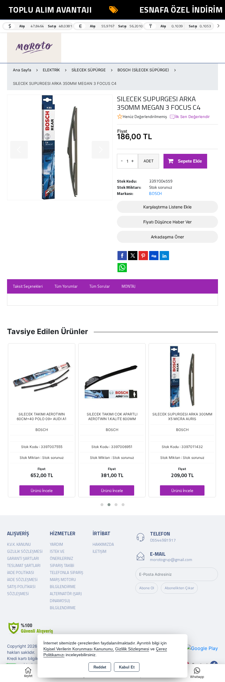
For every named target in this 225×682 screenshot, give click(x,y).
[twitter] (132, 255)
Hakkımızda (103, 544)
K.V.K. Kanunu (19, 544)
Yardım (56, 544)
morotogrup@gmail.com (171, 559)
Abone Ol (146, 588)
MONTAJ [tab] (128, 286)
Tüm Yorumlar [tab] (66, 286)
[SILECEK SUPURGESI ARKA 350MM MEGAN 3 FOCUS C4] (59, 147)
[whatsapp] (122, 267)
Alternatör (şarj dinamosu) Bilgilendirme (66, 601)
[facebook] (122, 255)
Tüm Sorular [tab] (99, 286)
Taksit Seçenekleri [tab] (28, 286)
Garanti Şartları (23, 558)
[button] (101, 505)
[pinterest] (143, 255)
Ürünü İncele (42, 490)
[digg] (153, 255)
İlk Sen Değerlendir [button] (192, 116)
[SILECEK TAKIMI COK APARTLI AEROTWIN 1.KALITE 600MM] (112, 376)
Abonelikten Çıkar (179, 588)
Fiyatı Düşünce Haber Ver (167, 221)
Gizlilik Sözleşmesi (24, 551)
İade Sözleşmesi (22, 579)
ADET (149, 161)
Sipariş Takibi (62, 565)
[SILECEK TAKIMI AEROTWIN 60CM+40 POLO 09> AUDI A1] (42, 376)
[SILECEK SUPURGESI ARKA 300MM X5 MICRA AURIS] (182, 376)
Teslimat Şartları (23, 565)
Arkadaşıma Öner (167, 236)
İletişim (99, 551)
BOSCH (155, 193)
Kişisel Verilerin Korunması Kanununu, (78, 649)
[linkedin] (164, 255)
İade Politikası (20, 572)
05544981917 (163, 540)
